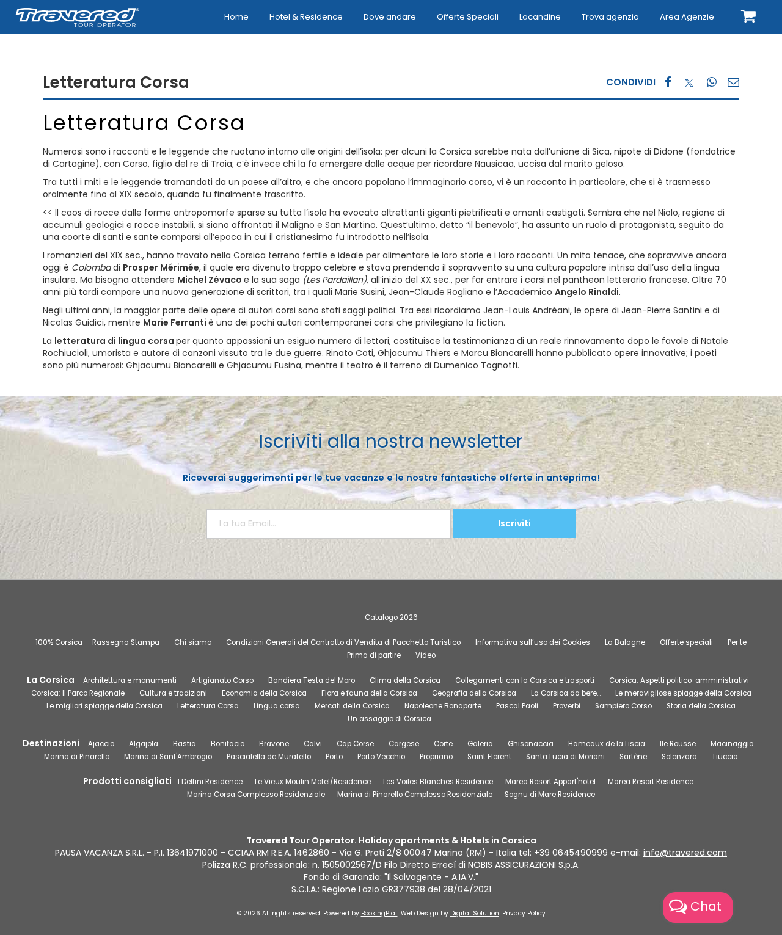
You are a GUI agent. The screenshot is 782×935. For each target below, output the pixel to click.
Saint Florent (489, 757)
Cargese (404, 744)
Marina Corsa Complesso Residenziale (256, 794)
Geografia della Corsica (474, 693)
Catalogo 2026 (391, 617)
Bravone (274, 744)
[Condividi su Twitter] (689, 82)
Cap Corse (355, 744)
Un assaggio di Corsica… (391, 719)
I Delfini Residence (210, 782)
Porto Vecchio (381, 757)
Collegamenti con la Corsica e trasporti (524, 680)
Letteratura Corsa (208, 706)
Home (236, 17)
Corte (443, 744)
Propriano (436, 757)
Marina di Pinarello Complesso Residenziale (414, 794)
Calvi (313, 744)
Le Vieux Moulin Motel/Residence (313, 782)
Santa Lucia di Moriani (565, 757)
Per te (737, 642)
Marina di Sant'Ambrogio (168, 757)
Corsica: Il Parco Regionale (78, 693)
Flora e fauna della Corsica (369, 693)
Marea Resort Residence (650, 782)
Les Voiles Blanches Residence (438, 782)
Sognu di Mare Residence (550, 794)
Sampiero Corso (623, 706)
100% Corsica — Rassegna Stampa (97, 642)
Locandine (540, 17)
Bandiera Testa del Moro (311, 680)
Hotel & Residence (306, 17)
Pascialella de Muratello (269, 757)
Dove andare (390, 17)
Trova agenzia (610, 17)
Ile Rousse (678, 744)
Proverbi (566, 706)
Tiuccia (725, 757)
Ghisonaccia (531, 744)
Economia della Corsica (264, 693)
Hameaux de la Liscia (606, 744)
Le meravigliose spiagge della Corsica (683, 693)
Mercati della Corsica (352, 706)
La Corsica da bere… (566, 693)
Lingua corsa (277, 706)
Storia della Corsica (701, 706)
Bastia (184, 744)
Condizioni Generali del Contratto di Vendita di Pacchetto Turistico (343, 642)
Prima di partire (374, 655)
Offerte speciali (686, 642)
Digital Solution (474, 913)
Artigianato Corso (222, 680)
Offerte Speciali (468, 17)
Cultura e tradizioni (173, 693)
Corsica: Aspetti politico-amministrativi (679, 680)
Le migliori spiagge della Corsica (104, 706)
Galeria (480, 744)
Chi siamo (192, 642)
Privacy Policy (524, 913)
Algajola (143, 744)
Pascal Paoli (517, 706)
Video (425, 655)
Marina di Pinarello (76, 757)
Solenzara (679, 757)
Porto (334, 757)
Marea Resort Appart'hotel (550, 782)
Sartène (633, 757)
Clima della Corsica (405, 680)
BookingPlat (379, 913)
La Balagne (625, 642)
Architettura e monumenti (130, 680)
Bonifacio (227, 744)
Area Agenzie (687, 17)
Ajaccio (101, 744)
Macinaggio (732, 744)
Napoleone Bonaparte (442, 706)
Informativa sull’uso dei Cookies (532, 642)
